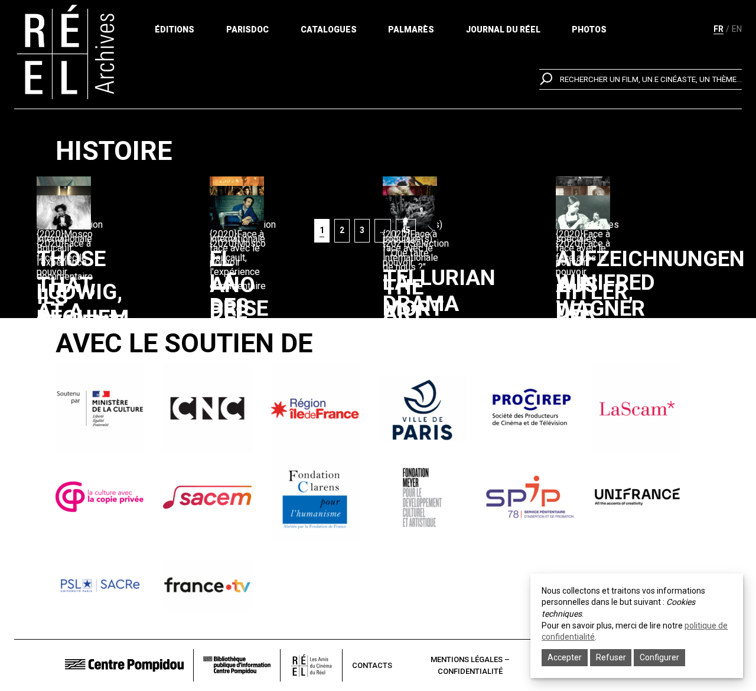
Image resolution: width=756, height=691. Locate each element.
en (737, 29)
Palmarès (411, 29)
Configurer (659, 657)
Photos (589, 29)
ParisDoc (247, 29)
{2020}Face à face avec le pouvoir (64, 257)
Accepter (565, 657)
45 (408, 230)
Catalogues (329, 29)
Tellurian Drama (439, 290)
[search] (640, 79)
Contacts (372, 665)
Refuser (611, 657)
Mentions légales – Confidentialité (470, 665)
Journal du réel (503, 29)
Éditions (174, 29)
